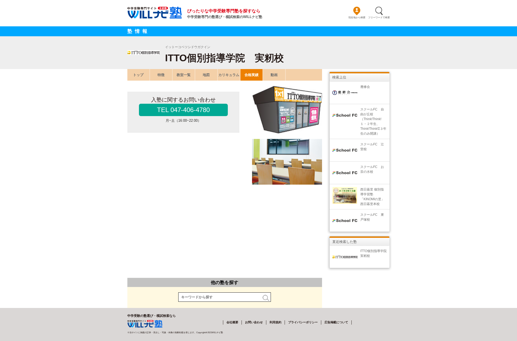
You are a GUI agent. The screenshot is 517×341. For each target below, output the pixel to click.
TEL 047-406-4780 (183, 109)
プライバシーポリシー (303, 322)
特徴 (161, 75)
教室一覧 (184, 75)
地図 (206, 75)
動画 (274, 75)
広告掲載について (336, 322)
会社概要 (232, 322)
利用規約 (275, 322)
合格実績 (251, 75)
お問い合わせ (254, 322)
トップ (138, 75)
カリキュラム (228, 75)
